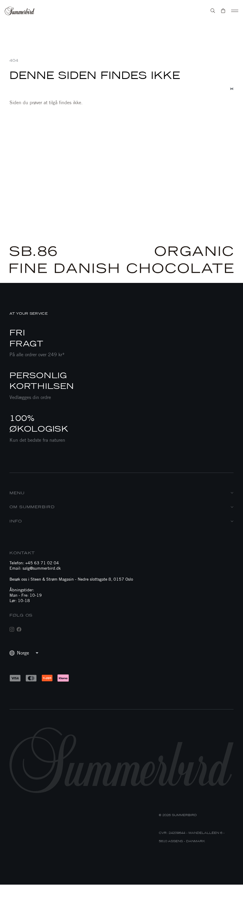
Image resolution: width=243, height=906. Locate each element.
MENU (17, 493)
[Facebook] (19, 629)
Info (15, 521)
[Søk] (212, 10)
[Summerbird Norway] (20, 11)
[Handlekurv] (223, 10)
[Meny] (234, 10)
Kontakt (22, 553)
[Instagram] (11, 629)
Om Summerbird (32, 507)
